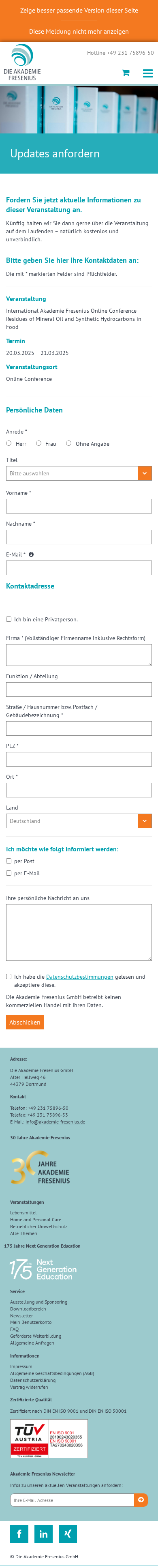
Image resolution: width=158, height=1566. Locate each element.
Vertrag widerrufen (29, 1387)
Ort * (12, 776)
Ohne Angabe (92, 443)
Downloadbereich (28, 1309)
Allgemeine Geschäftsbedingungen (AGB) (52, 1373)
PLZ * (12, 746)
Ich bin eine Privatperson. (46, 619)
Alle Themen (23, 1233)
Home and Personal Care (35, 1219)
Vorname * (18, 492)
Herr (21, 443)
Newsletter (21, 1316)
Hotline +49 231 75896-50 (120, 53)
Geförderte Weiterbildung (35, 1336)
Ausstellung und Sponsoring (38, 1302)
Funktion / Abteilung (32, 676)
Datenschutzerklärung (33, 1380)
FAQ (14, 1329)
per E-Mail (27, 873)
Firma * (75, 638)
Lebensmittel (23, 1212)
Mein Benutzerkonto (30, 1322)
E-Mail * (16, 554)
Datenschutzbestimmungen (79, 976)
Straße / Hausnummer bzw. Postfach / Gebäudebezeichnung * (51, 711)
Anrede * (16, 431)
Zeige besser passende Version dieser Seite (79, 10)
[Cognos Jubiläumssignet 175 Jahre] (43, 1283)
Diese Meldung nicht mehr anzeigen (79, 31)
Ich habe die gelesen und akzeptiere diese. (79, 980)
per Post (24, 861)
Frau (50, 443)
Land (12, 807)
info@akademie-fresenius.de (55, 1122)
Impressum (21, 1366)
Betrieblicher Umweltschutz (38, 1226)
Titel (11, 460)
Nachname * (20, 523)
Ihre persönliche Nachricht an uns (48, 898)
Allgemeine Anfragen (32, 1343)
